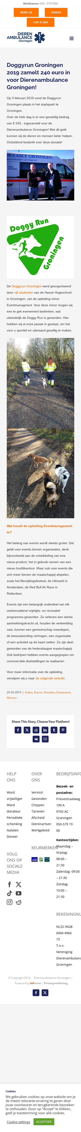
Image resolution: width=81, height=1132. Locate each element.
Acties (29, 692)
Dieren (38, 692)
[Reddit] (18, 902)
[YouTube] (18, 893)
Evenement (63, 692)
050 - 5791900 (48, 3)
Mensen (12, 698)
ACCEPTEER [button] (44, 1122)
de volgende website (50, 678)
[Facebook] (9, 884)
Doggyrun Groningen (27, 286)
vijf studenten (23, 292)
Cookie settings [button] (18, 1122)
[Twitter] (18, 884)
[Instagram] (9, 902)
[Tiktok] (9, 893)
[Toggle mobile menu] (72, 38)
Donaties (49, 692)
